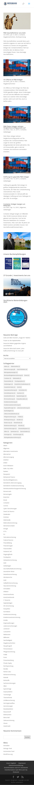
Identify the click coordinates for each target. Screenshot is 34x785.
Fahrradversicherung (9, 537)
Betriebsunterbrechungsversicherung (14, 488)
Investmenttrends (8, 597)
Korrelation (6, 611)
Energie (5, 528)
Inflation (5, 591)
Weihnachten (7, 714)
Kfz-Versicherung (9, 399)
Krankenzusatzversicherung (12, 405)
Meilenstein (6, 634)
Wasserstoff (7, 712)
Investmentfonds (9, 396)
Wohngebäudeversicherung (12, 437)
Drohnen (6, 517)
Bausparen (6, 474)
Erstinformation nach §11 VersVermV (16, 767)
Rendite (19, 419)
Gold (19, 387)
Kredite (5, 620)
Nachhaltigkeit (8, 411)
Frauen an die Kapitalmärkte (12, 340)
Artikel (5, 463)
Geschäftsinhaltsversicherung (12, 569)
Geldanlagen (7, 132)
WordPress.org (7, 754)
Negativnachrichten (9, 37)
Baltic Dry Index (8, 468)
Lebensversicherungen (10, 626)
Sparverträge (7, 689)
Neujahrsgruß (7, 646)
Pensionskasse (7, 649)
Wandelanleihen (8, 709)
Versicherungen (18, 434)
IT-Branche (6, 600)
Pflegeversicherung (10, 417)
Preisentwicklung (8, 660)
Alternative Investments (10, 451)
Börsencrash (7, 491)
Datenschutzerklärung (16, 765)
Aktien (6, 366)
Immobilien (22, 390)
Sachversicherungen (10, 428)
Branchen (6, 497)
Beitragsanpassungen (10, 372)
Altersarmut (7, 454)
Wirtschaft (6, 717)
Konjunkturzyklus (22, 399)
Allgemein (23, 207)
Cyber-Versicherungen (10, 508)
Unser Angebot (11, 763)
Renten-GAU (7, 672)
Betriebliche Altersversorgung (12, 483)
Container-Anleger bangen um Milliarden (14, 205)
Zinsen (5, 723)
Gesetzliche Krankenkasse (22, 384)
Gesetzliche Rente (9, 387)
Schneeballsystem (23, 428)
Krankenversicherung (10, 402)
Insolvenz (20, 393)
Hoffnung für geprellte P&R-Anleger (16, 177)
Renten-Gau (8, 422)
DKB (7, 35)
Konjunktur (6, 609)
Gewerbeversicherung (10, 574)
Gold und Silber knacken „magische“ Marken (16, 338)
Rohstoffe (6, 680)
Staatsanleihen (7, 692)
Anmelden (6, 745)
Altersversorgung (9, 369)
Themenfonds (7, 697)
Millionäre (6, 637)
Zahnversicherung (8, 720)
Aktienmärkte (15, 366)
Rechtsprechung (21, 37)
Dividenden (6, 514)
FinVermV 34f (7, 551)
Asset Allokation (22, 369)
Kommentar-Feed (8, 751)
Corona (5, 506)
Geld (4, 563)
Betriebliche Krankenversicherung (13, 486)
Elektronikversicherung (10, 523)
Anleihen (6, 460)
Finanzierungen (8, 546)
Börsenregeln (7, 494)
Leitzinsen (6, 629)
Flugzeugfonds (7, 554)
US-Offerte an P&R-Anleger (13, 80)
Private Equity (7, 663)
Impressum (22, 763)
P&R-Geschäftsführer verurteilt (14, 33)
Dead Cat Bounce (8, 511)
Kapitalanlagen (21, 396)
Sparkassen (14, 431)
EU (4, 534)
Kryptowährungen (9, 408)
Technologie (7, 694)
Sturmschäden (25, 431)
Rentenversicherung (10, 425)
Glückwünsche (7, 577)
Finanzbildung (7, 543)
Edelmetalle (17, 378)
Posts (5, 657)
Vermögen (7, 434)
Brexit (26, 375)
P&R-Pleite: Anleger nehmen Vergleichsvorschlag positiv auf (14, 127)
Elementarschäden (9, 526)
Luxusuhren (6, 631)
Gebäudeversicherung (10, 560)
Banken (5, 471)
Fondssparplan (20, 381)
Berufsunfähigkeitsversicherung (13, 375)
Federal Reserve (8, 540)
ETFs (4, 531)
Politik (20, 417)
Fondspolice (7, 557)
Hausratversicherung (10, 390)
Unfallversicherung (9, 700)
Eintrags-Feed (7, 748)
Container (22, 35)
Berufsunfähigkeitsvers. (10, 480)
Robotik (21, 425)
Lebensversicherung (23, 408)
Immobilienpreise (9, 393)
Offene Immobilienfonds (11, 414)
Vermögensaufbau (9, 703)
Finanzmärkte (8, 381)
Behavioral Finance (9, 477)
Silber (6, 431)
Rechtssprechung (9, 419)
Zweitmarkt (6, 726)
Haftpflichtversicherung (10, 583)
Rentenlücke (18, 422)
